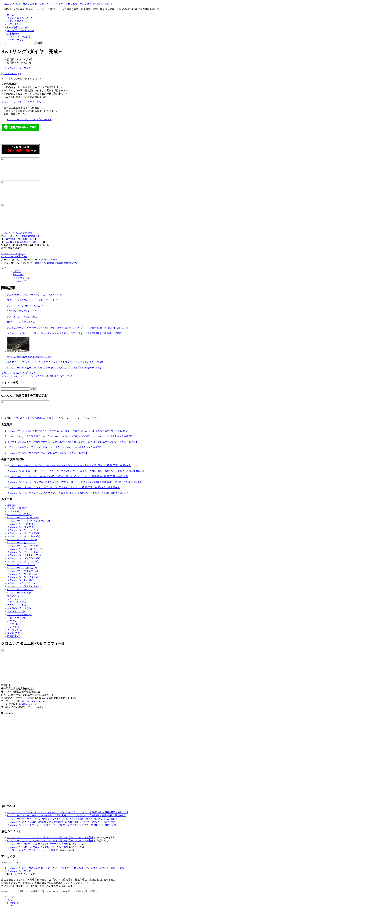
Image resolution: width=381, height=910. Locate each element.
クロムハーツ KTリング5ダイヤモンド (22, 102)
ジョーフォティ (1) (17, 599)
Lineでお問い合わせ (17, 27)
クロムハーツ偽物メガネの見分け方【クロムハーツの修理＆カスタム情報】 (47, 453)
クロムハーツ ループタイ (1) (23, 577)
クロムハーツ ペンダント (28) (23, 558)
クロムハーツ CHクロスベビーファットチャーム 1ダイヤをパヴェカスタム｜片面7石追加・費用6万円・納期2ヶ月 (67, 430)
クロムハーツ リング (19, 68)
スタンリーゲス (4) (17, 605)
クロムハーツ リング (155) (22, 574)
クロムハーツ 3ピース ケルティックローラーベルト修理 (37, 843)
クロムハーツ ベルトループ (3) (24, 555)
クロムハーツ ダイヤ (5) (20, 527)
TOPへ (10, 906)
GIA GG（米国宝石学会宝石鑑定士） (23, 242)
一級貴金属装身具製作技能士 (19, 239)
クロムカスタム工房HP (19, 18)
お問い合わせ (14, 24)
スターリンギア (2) (17, 602)
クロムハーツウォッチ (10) (21, 583)
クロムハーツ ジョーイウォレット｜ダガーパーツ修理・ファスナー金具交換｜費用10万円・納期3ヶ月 (61, 825)
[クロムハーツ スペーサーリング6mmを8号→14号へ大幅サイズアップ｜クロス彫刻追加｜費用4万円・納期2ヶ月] (67, 327)
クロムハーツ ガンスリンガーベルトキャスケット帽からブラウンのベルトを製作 (50, 837)
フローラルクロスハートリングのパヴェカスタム (33, 300)
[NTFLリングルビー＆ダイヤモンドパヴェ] (18, 351)
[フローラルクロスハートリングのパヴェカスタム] (34, 294)
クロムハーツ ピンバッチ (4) (23, 545)
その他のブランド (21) (19, 608)
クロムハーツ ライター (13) (22, 570)
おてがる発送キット (18, 21)
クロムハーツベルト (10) (20, 592)
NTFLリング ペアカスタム (21, 322)
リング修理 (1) (14, 627)
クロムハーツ (20, 281)
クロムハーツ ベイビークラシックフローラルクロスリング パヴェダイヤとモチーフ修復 (54, 367)
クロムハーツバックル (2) (20, 589)
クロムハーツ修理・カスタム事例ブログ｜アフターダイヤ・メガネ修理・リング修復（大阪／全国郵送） (57, 4)
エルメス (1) (13, 511)
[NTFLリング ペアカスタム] (22, 316)
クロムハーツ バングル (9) (22, 539)
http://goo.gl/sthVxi (48, 259)
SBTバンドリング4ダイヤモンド (24, 311)
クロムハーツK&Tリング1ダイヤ (18, 373)
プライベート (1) (16, 617)
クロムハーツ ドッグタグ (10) (23, 533)
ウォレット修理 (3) (17, 508)
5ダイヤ (17, 271)
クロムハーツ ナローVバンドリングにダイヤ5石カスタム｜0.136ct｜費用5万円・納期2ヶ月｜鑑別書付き (70, 493)
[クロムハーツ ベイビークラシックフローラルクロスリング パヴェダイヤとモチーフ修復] (55, 362)
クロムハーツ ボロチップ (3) (23, 561)
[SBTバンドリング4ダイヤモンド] (25, 305)
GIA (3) (11, 505)
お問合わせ (13, 903)
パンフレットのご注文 (19, 36)
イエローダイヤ (21, 277)
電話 (9, 899)
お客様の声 (13, 33)
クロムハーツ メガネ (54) (21, 564)
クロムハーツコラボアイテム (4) (24, 586)
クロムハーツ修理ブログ (14, 256)
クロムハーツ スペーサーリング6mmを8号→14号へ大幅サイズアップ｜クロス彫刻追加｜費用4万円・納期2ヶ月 (66, 333)
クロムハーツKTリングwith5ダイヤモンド (29, 119)
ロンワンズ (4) (14, 630)
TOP (65, 868)
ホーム (10, 15)
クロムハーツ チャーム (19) (22, 530)
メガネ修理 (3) (14, 620)
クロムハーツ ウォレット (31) (23, 517)
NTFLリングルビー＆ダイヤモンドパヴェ (29, 356)
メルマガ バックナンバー (20, 30)
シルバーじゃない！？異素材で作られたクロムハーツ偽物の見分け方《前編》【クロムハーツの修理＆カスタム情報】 (70, 436)
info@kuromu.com (30, 236)
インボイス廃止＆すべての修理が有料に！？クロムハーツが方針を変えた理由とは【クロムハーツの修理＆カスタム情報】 (72, 441)
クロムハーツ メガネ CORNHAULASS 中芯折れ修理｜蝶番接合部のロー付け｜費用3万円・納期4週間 (61, 822)
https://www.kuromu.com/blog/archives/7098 (56, 262)
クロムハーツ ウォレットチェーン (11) (28, 520)
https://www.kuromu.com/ (34, 701)
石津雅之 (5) (13, 636)
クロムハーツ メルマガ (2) (22, 567)
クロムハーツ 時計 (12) (20, 580)
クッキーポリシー (16, 40)
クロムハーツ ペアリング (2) (23, 552)
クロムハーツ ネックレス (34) (23, 536)
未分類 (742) (13, 633)
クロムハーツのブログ (13, 253)
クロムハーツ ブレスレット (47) (25, 549)
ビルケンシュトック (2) (19, 614)
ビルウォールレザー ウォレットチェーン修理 (31, 850)
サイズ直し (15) (15, 595)
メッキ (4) (12, 624)
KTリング (18, 274)
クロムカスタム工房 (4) (19, 514)
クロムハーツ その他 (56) (21, 524)
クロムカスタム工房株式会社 (16, 232)
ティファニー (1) (16, 611)
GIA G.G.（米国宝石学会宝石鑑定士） (35, 418)
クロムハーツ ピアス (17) (21, 542)
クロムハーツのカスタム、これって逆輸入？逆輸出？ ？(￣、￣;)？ (37, 376)
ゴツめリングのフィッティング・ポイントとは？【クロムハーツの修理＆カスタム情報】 (54, 447)
